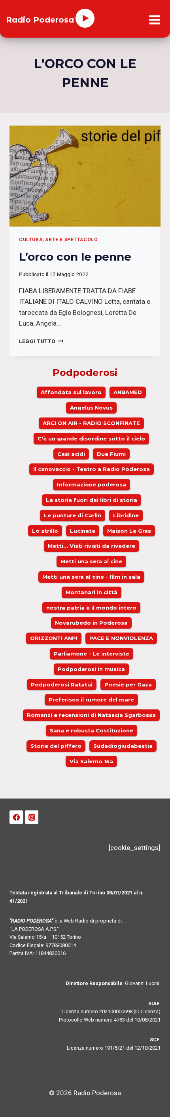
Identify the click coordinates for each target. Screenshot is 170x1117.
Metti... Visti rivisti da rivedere (91, 546)
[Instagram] (31, 817)
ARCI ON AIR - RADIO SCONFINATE (91, 423)
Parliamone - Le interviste (91, 653)
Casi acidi (71, 454)
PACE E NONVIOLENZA (121, 638)
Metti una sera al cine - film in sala (91, 577)
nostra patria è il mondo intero (91, 607)
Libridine (126, 515)
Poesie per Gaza (128, 684)
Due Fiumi (111, 454)
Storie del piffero (55, 746)
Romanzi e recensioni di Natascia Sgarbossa (91, 715)
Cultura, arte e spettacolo (58, 239)
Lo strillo (45, 531)
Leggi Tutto (41, 341)
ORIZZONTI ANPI (53, 638)
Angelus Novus (91, 407)
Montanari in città (91, 592)
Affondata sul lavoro (71, 392)
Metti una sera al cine (91, 561)
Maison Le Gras (129, 531)
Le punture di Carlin (72, 515)
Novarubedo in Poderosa (91, 622)
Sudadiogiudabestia (123, 746)
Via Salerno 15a (91, 761)
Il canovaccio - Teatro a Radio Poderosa (91, 469)
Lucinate (82, 531)
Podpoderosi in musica (91, 669)
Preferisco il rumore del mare (91, 699)
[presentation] (85, 176)
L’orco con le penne (75, 256)
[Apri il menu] (154, 20)
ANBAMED (127, 392)
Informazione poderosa (91, 484)
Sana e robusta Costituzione (91, 730)
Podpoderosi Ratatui (62, 684)
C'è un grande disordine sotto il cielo (91, 438)
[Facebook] (16, 817)
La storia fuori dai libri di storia (91, 500)
